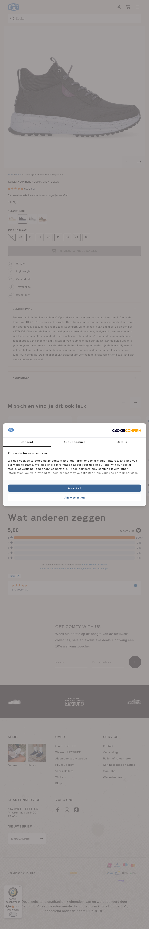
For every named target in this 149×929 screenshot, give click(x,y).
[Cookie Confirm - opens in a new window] (126, 430)
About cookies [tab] (75, 442)
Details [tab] (122, 442)
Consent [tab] (27, 442)
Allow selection (74, 497)
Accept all (74, 488)
